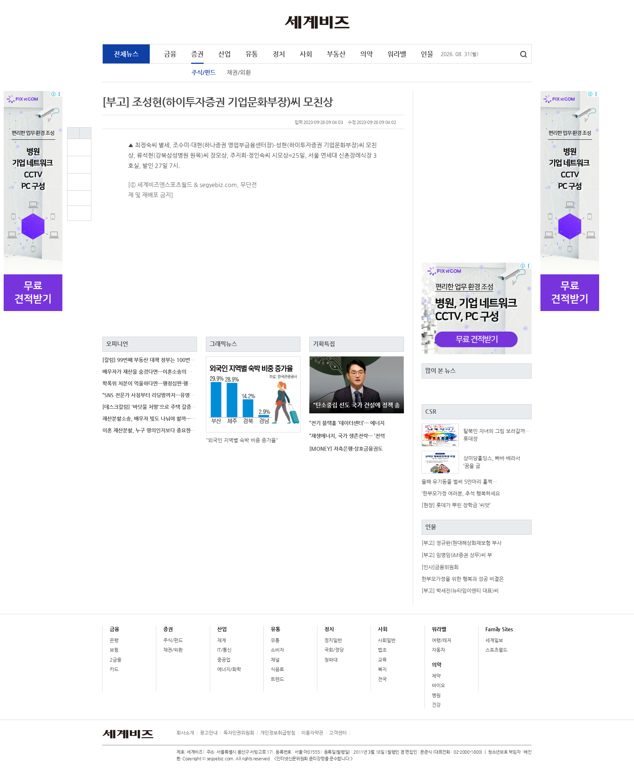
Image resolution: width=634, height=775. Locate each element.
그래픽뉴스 (223, 343)
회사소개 (185, 732)
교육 (382, 659)
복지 (382, 669)
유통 (251, 54)
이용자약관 (312, 732)
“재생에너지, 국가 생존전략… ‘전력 (347, 436)
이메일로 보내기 (79, 198)
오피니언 (117, 343)
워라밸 (396, 54)
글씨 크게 (73, 133)
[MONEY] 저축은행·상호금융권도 (346, 449)
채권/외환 (239, 72)
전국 (382, 679)
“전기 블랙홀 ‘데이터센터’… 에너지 (347, 423)
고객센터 (338, 732)
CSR (430, 411)
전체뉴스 (126, 54)
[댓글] (83, 147)
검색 (523, 54)
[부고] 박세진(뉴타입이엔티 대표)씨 (460, 590)
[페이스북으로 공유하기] (83, 164)
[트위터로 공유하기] (83, 181)
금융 (170, 54)
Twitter (512, 22)
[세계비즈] (317, 22)
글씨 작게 (85, 133)
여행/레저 (441, 640)
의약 (366, 54)
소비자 (277, 649)
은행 (114, 640)
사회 (306, 54)
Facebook (497, 22)
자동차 (438, 649)
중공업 (223, 659)
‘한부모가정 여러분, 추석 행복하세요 (461, 493)
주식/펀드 (204, 72)
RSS (355, 732)
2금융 (115, 659)
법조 (382, 649)
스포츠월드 (496, 649)
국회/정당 (334, 649)
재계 (221, 640)
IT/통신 (224, 649)
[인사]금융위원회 (440, 567)
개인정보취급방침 (277, 732)
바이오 (438, 685)
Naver (527, 22)
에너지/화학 (229, 669)
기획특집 (324, 343)
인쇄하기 (79, 213)
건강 (436, 705)
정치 (279, 54)
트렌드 (277, 679)
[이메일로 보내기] (79, 198)
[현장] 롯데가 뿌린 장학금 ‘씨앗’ (456, 505)
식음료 (277, 669)
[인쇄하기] (79, 213)
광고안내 (209, 732)
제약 (436, 676)
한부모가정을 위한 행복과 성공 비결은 (463, 579)
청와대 (331, 659)
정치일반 (333, 640)
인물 (427, 54)
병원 (436, 695)
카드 (114, 669)
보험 (114, 649)
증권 (197, 54)
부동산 (336, 54)
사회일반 (387, 640)
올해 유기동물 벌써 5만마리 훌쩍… (459, 482)
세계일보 (494, 640)
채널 (275, 659)
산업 (224, 54)
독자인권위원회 (238, 732)
